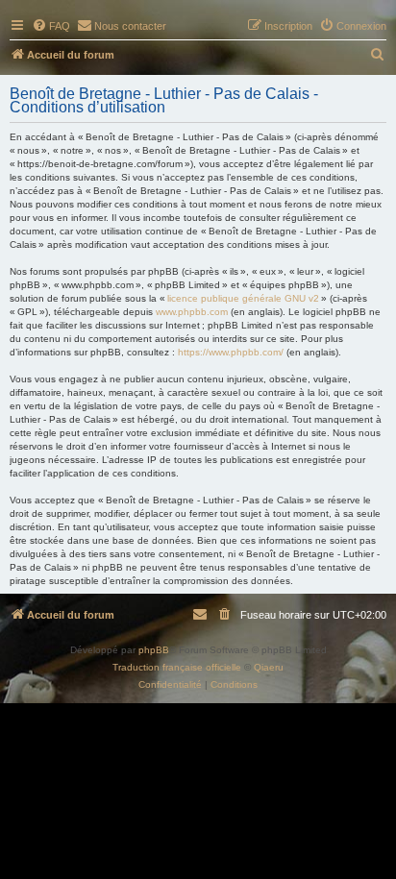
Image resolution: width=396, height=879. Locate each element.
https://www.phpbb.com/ (231, 352)
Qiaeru (269, 667)
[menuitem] (51, 25)
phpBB (153, 650)
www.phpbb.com (192, 311)
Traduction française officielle (176, 667)
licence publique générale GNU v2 (243, 298)
